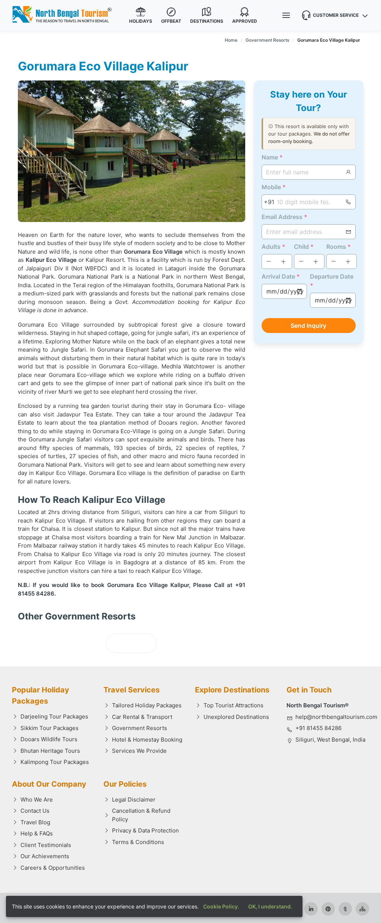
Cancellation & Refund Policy (141, 815)
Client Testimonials (45, 845)
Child (304, 246)
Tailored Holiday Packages (147, 705)
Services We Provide (139, 750)
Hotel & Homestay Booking (147, 739)
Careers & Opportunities (52, 867)
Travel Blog (35, 822)
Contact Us (34, 810)
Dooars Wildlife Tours (48, 739)
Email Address (284, 217)
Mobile (274, 187)
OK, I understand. (270, 906)
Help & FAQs (36, 833)
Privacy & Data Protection (145, 830)
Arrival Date (281, 276)
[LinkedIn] (311, 909)
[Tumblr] (345, 909)
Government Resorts (139, 728)
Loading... (131, 643)
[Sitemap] (362, 909)
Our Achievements (44, 856)
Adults (273, 246)
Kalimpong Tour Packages (54, 761)
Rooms (338, 246)
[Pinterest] (328, 909)
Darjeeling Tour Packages (54, 716)
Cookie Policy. (221, 906)
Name (272, 157)
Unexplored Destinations (236, 716)
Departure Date (331, 281)
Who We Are (36, 799)
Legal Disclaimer (134, 799)
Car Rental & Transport (142, 716)
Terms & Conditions (138, 842)
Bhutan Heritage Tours (50, 750)
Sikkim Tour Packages (49, 728)
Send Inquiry (308, 325)
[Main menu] (286, 15)
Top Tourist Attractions (233, 705)
